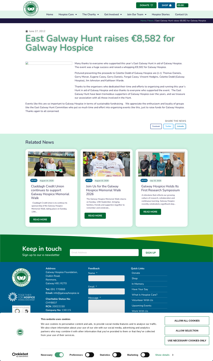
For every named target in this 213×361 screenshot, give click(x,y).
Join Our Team (135, 14)
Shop (135, 278)
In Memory (138, 284)
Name (92, 273)
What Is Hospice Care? (144, 294)
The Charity (89, 14)
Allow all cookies (187, 320)
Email (92, 286)
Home (49, 14)
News (151, 20)
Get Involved (111, 14)
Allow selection (187, 330)
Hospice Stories (161, 14)
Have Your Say (140, 289)
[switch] (89, 354)
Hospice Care (66, 14)
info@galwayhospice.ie (66, 293)
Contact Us (181, 14)
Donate (136, 273)
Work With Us (140, 311)
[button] (156, 126)
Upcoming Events (141, 305)
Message (94, 298)
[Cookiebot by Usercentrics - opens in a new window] (20, 355)
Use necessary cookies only (187, 340)
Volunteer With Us (142, 300)
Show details (162, 355)
